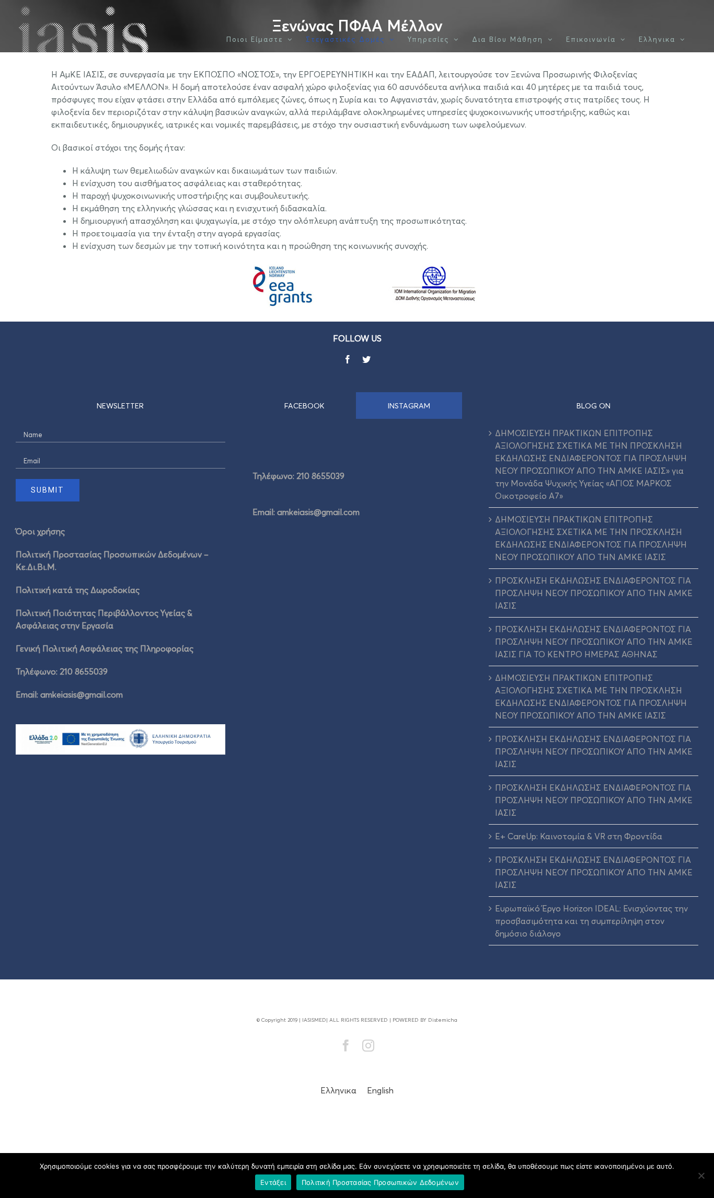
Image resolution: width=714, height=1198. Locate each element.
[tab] (304, 405)
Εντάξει (273, 1182)
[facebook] (347, 359)
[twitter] (366, 359)
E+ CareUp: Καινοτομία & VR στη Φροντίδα (578, 836)
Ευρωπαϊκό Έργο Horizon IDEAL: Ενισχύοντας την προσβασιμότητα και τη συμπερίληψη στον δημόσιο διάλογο (591, 921)
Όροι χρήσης (40, 531)
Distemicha (442, 1020)
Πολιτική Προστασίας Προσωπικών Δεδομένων (380, 1182)
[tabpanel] (357, 490)
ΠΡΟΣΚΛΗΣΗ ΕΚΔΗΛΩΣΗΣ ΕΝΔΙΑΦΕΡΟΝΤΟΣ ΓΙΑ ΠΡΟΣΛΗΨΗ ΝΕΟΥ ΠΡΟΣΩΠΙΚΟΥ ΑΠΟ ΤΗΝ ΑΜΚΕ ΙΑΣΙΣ (594, 593)
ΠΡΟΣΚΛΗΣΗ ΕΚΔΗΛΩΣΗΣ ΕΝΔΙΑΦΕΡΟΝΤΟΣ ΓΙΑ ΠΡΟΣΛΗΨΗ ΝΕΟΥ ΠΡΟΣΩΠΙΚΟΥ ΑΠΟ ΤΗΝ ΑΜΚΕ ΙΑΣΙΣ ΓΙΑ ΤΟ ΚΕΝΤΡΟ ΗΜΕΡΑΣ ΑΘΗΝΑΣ (594, 641)
